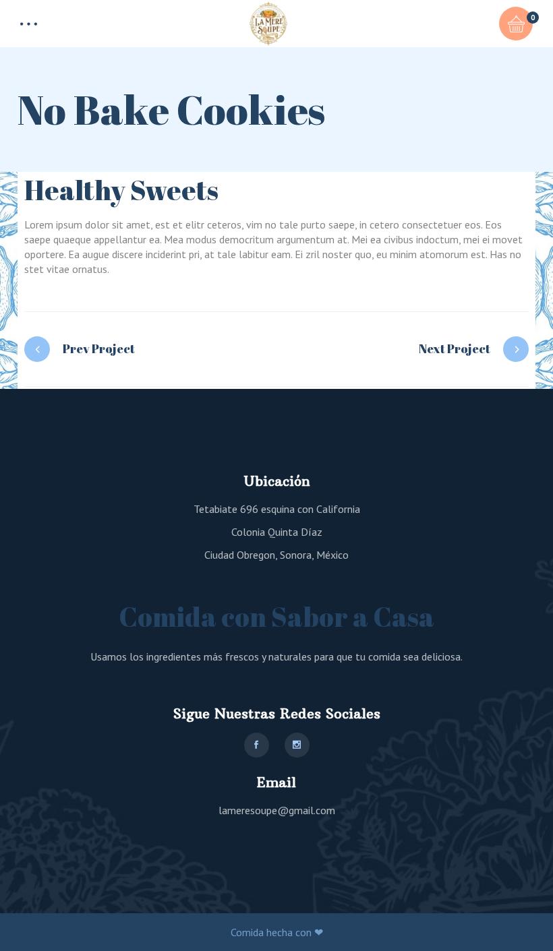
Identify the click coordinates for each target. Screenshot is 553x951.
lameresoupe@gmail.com (277, 810)
